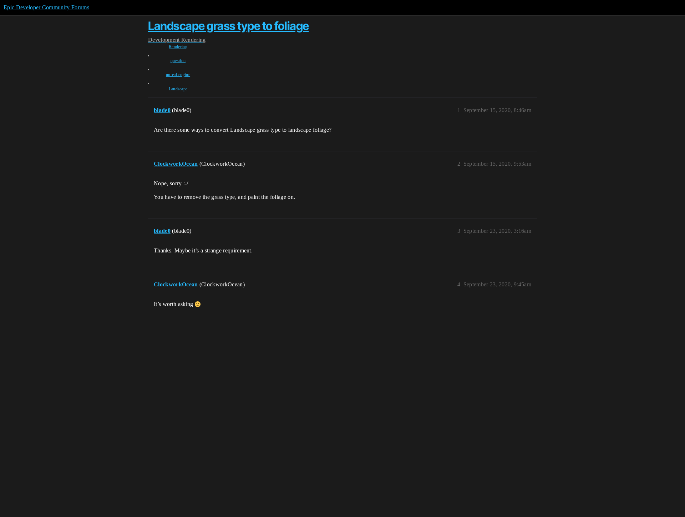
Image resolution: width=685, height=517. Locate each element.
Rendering (178, 46)
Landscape (178, 88)
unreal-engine (178, 74)
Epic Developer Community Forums (46, 7)
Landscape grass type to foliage (228, 26)
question (178, 60)
